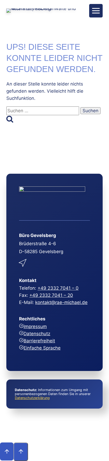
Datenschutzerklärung (32, 398)
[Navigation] (96, 10)
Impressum (35, 326)
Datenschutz (37, 333)
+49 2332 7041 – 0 (58, 288)
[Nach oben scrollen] (6, 451)
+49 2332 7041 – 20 (51, 295)
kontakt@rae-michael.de (61, 302)
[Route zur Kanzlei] (23, 262)
